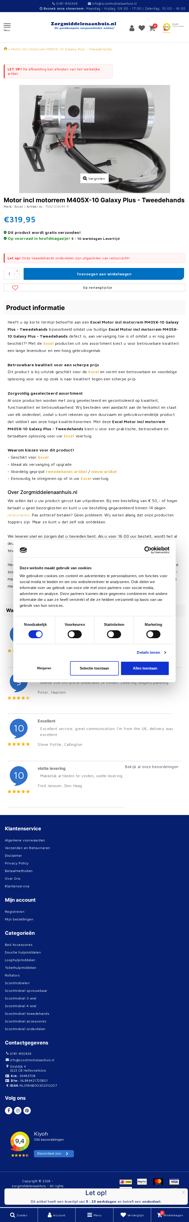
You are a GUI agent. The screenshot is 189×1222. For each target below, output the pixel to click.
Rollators (12, 975)
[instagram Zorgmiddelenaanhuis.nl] (17, 1111)
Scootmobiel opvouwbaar (26, 990)
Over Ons (13, 878)
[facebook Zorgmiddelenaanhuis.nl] (8, 1111)
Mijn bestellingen (19, 919)
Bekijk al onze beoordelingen (151, 766)
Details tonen (148, 652)
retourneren (19, 515)
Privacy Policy (17, 863)
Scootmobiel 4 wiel (20, 1006)
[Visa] (175, 1184)
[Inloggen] (131, 28)
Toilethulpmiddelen (20, 967)
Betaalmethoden (19, 871)
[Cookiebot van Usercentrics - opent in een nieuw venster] (147, 550)
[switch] (75, 634)
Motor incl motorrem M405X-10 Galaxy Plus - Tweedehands (61, 49)
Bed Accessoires (18, 944)
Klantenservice (17, 886)
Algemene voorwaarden (25, 840)
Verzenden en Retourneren (27, 848)
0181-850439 (66, 3)
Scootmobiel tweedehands (27, 1013)
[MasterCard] (160, 1184)
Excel (19, 206)
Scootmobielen (17, 983)
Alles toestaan (145, 668)
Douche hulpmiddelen (23, 952)
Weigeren (44, 668)
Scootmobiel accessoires (25, 1021)
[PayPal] (144, 1184)
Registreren (14, 911)
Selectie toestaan (94, 668)
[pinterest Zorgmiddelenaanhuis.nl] (27, 1111)
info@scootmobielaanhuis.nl (114, 3)
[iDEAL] (128, 1184)
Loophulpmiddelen (20, 960)
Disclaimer (13, 855)
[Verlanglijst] (142, 28)
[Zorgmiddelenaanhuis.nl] (94, 26)
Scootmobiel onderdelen (25, 1029)
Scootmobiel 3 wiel (20, 998)
